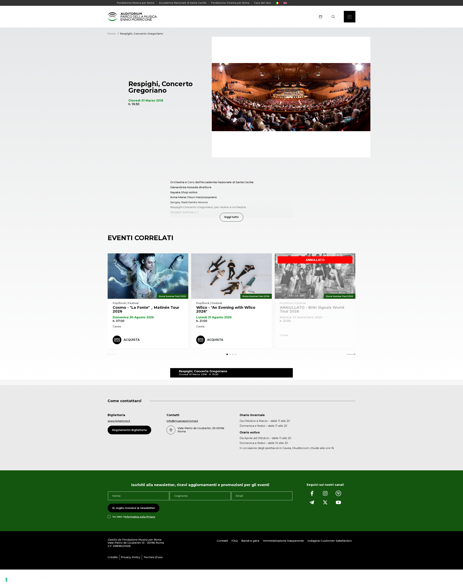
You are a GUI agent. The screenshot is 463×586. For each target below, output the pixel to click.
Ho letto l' (133, 516)
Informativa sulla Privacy (139, 516)
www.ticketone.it (119, 421)
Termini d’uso (153, 557)
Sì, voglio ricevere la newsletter (133, 508)
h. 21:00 (201, 321)
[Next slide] (351, 354)
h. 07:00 (118, 321)
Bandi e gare (250, 540)
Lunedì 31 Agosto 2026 (214, 317)
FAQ (235, 540)
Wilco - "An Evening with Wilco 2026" (225, 309)
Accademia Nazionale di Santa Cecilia (182, 2)
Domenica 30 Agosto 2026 (133, 317)
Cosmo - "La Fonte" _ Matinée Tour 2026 (146, 309)
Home (112, 33)
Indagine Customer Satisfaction (329, 540)
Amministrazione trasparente (283, 540)
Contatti (222, 540)
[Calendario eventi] (322, 16)
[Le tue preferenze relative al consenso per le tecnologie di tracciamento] (6, 579)
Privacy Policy (130, 557)
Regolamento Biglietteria (129, 430)
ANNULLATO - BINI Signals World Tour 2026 (312, 309)
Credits (113, 557)
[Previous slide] (112, 354)
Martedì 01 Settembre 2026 (301, 317)
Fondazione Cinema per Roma (230, 2)
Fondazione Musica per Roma (135, 2)
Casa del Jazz (262, 2)
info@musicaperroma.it (182, 421)
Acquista (132, 340)
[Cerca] (334, 16)
